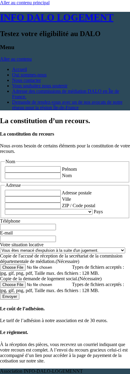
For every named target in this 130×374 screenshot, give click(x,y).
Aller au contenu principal (25, 2)
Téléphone (10, 221)
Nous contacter (26, 80)
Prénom (69, 169)
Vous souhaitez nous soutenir (39, 85)
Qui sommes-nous (29, 74)
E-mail (6, 232)
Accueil (19, 69)
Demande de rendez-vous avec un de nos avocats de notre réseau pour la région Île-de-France (67, 104)
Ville (66, 199)
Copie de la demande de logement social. (51, 278)
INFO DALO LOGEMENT (56, 17)
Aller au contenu (16, 59)
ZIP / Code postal (78, 205)
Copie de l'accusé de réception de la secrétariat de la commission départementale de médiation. (61, 258)
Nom (67, 175)
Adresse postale (77, 192)
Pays (98, 211)
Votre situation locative (22, 244)
